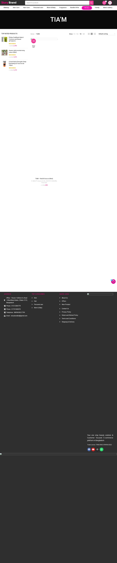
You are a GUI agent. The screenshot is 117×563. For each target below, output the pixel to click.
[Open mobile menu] (115, 3)
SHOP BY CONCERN (51, 181)
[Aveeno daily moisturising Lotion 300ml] (4, 54)
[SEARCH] (91, 3)
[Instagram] (97, 449)
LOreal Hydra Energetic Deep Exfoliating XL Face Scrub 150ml (17, 63)
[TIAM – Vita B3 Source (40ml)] (44, 107)
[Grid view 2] (89, 34)
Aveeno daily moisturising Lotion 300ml (17, 51)
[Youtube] (93, 449)
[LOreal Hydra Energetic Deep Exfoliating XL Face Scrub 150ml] (4, 66)
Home (32, 34)
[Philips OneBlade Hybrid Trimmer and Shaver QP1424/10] (4, 42)
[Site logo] (8, 2)
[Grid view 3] (92, 34)
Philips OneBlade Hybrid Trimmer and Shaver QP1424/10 (16, 39)
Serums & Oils (41, 181)
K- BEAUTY (34, 181)
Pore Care (44, 182)
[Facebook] (89, 449)
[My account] (110, 3)
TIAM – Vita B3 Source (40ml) (44, 178)
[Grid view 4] (95, 34)
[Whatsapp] (101, 449)
